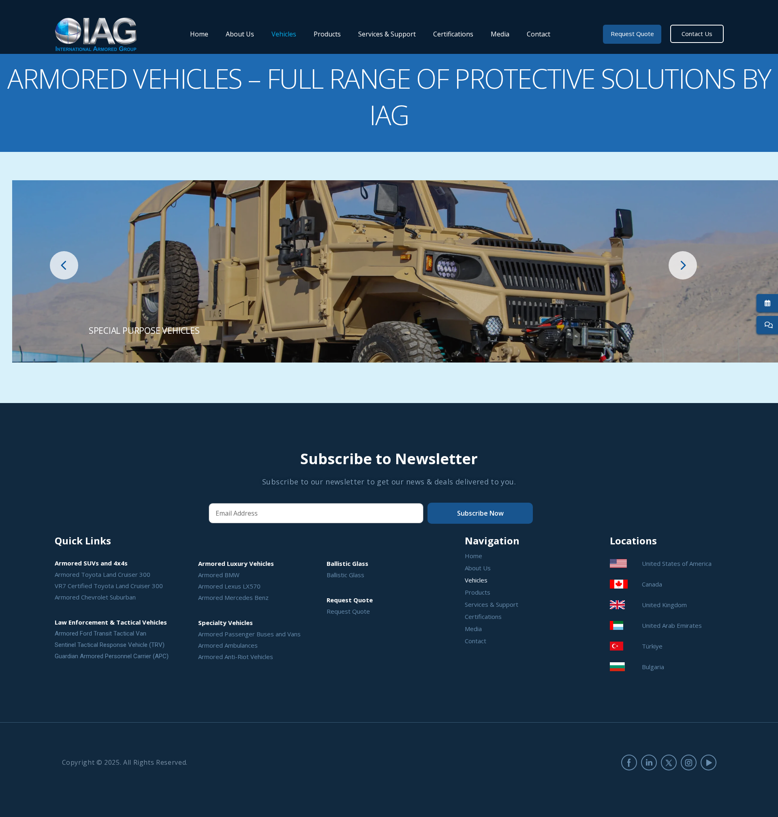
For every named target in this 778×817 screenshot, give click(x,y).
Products (327, 34)
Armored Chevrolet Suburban (95, 597)
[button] (64, 265)
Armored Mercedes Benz (233, 597)
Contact (538, 34)
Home (199, 34)
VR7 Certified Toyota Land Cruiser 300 (109, 586)
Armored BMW (218, 575)
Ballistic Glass (345, 575)
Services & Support (387, 34)
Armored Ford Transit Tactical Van (100, 633)
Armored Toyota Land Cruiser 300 (102, 574)
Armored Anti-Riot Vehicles (235, 657)
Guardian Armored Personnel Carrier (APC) (112, 656)
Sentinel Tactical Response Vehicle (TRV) (110, 644)
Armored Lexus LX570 (229, 586)
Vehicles (283, 34)
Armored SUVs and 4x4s (91, 563)
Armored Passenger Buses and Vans (249, 634)
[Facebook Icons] (629, 762)
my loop (395, 271)
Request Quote (348, 611)
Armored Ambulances (228, 645)
